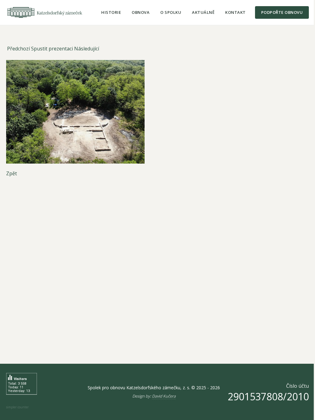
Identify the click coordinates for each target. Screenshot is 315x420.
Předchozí (18, 48)
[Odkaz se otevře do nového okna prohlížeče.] (157, 112)
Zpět (11, 173)
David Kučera (164, 396)
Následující (86, 48)
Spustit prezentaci (52, 48)
